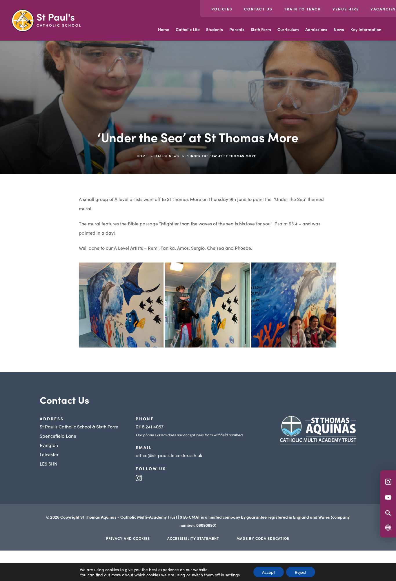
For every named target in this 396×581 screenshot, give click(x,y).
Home (163, 29)
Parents (236, 29)
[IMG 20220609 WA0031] (207, 305)
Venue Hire (346, 9)
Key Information (365, 29)
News (339, 29)
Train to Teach (302, 9)
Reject (300, 572)
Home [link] (142, 155)
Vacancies (383, 9)
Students (214, 29)
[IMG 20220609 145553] (121, 305)
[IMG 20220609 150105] (293, 305)
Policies (221, 9)
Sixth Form (261, 29)
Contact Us (258, 9)
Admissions (316, 29)
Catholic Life (188, 29)
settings (232, 574)
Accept (268, 572)
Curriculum (288, 29)
